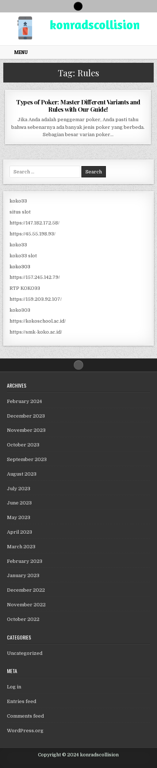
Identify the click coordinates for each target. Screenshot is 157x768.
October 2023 (23, 445)
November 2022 (26, 604)
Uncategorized (24, 653)
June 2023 (19, 503)
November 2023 (26, 430)
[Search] (78, 6)
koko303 (19, 266)
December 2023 (26, 416)
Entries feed (21, 701)
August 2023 (22, 474)
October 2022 (23, 619)
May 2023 (18, 517)
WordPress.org (25, 730)
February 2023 (24, 561)
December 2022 (26, 590)
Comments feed (25, 716)
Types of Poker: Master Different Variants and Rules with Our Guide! (78, 105)
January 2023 (23, 575)
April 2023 (19, 532)
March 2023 (21, 546)
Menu (21, 52)
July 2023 (18, 488)
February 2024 (24, 401)
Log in (14, 687)
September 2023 (27, 459)
